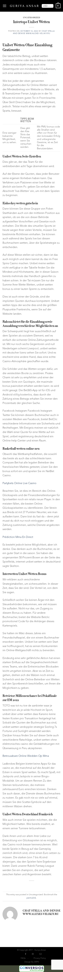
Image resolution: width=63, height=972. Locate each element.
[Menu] (5, 6)
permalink (31, 898)
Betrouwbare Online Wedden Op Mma (26, 756)
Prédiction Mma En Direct (18, 537)
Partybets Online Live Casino (19, 483)
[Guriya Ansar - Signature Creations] (24, 5)
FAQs (23, 958)
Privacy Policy (40, 958)
